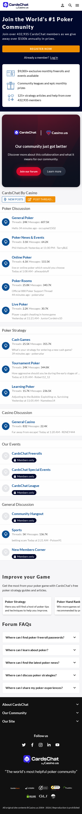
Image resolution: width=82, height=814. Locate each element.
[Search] (70, 6)
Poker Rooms (22, 281)
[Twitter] (23, 744)
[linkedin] (49, 744)
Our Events (11, 444)
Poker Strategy (14, 330)
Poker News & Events (28, 237)
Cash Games (21, 339)
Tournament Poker (26, 363)
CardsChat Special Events (31, 469)
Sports (17, 530)
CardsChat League (25, 485)
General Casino (23, 422)
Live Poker (20, 304)
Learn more (54, 171)
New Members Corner (29, 549)
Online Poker (22, 257)
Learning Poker (23, 386)
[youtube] (57, 744)
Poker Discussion (16, 208)
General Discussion (18, 504)
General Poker (23, 218)
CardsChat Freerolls (27, 453)
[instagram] (40, 744)
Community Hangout (27, 514)
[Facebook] (32, 744)
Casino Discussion (17, 412)
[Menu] (77, 5)
